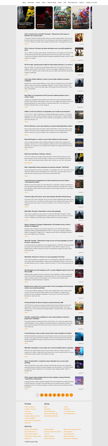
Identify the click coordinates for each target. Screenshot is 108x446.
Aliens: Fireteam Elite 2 (31, 429)
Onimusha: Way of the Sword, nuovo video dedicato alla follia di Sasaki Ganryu (48, 196)
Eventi (43, 2)
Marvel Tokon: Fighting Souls (72, 429)
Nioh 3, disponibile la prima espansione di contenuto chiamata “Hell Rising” (47, 167)
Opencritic (28, 422)
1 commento (73, 60)
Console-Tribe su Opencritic (33, 420)
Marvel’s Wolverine (69, 436)
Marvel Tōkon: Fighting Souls (80, 23)
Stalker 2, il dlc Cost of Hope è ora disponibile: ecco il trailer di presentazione (47, 111)
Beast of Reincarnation (31, 434)
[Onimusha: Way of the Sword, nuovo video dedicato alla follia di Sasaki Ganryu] (79, 200)
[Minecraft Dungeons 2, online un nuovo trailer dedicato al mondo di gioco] (79, 142)
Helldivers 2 (28, 438)
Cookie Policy (28, 413)
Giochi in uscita (51, 2)
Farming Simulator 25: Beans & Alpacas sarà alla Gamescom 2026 (44, 302)
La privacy (28, 411)
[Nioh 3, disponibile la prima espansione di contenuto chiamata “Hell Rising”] (79, 170)
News (24, 2)
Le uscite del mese (69, 411)
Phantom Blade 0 (49, 429)
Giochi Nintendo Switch (51, 416)
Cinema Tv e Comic (91, 2)
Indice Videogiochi (49, 411)
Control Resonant (69, 434)
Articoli (38, 2)
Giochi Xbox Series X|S (50, 413)
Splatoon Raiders (49, 436)
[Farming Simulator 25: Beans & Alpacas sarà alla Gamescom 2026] (79, 306)
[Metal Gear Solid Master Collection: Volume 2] (79, 157)
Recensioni (31, 2)
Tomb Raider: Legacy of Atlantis (33, 436)
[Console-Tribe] (10, 2)
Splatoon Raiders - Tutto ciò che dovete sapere (61, 23)
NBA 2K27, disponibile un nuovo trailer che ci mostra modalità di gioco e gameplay (49, 347)
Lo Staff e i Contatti (30, 409)
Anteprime (67, 409)
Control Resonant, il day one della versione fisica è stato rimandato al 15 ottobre (48, 333)
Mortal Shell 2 (41, 24)
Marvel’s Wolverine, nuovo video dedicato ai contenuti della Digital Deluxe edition (48, 126)
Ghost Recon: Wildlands (71, 438)
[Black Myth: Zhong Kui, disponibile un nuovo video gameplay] (79, 214)
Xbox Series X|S (72, 2)
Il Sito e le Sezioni (30, 406)
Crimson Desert (68, 431)
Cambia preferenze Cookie (32, 416)
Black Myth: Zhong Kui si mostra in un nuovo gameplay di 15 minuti (44, 257)
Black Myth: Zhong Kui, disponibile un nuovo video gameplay (43, 211)
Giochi (60, 2)
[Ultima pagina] (71, 395)
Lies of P (46, 434)
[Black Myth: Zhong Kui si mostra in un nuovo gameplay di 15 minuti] (79, 260)
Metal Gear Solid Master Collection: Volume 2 (26, 23)
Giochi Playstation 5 (69, 413)
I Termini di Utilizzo (30, 418)
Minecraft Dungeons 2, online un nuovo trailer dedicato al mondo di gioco (46, 139)
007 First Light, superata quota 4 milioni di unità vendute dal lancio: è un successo (49, 64)
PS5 (65, 2)
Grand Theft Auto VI (30, 431)
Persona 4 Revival (49, 438)
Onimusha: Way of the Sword (52, 431)
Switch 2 (81, 2)
